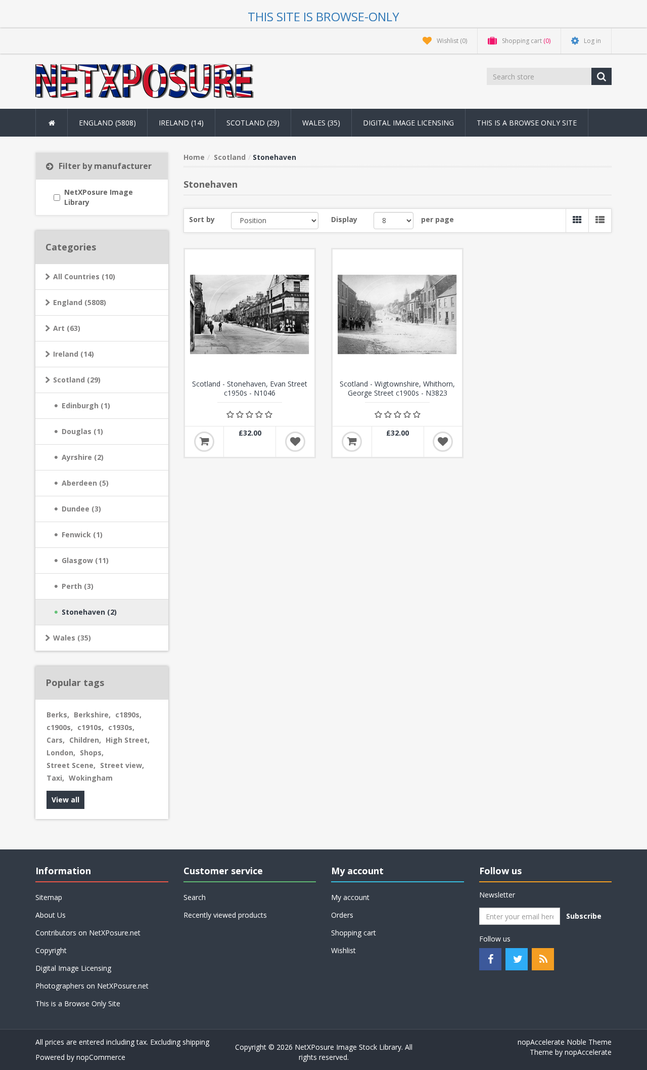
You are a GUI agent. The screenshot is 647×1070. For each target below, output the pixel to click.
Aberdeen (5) (85, 483)
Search (194, 897)
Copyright (51, 950)
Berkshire (92, 714)
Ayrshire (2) (83, 457)
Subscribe (584, 916)
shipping (195, 1042)
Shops (92, 752)
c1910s (90, 727)
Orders (342, 915)
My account (350, 897)
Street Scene (71, 765)
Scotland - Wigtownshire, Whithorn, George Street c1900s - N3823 (397, 388)
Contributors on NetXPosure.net (88, 932)
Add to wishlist (295, 442)
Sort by (202, 219)
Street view (122, 765)
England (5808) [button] (107, 122)
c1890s (128, 714)
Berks (58, 714)
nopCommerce (100, 1057)
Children (85, 740)
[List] (599, 220)
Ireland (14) (73, 354)
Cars (56, 740)
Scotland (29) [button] (253, 122)
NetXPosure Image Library (98, 197)
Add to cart (204, 442)
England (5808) (79, 302)
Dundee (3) (81, 508)
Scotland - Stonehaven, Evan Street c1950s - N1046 (249, 388)
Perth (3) (78, 586)
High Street (128, 740)
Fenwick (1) (82, 534)
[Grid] (577, 220)
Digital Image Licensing (408, 122)
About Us (50, 915)
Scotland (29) (77, 379)
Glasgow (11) (85, 560)
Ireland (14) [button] (181, 122)
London (61, 752)
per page (437, 219)
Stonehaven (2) (89, 612)
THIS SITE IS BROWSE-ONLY (323, 16)
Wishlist (343, 950)
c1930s (121, 727)
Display (344, 219)
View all (65, 799)
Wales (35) (72, 638)
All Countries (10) (84, 276)
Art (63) (66, 328)
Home (194, 157)
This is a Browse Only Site (527, 122)
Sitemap (48, 897)
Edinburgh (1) (86, 405)
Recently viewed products (225, 915)
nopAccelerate (588, 1052)
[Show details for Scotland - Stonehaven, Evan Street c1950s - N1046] (249, 314)
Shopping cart (353, 932)
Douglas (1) (82, 431)
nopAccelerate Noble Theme (565, 1042)
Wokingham (91, 778)
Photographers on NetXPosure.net (92, 986)
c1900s (60, 727)
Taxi (55, 778)
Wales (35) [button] (321, 122)
